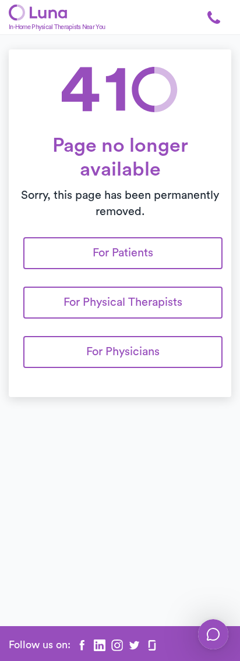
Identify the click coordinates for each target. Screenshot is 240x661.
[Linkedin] (99, 645)
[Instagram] (117, 645)
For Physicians (123, 352)
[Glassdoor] (152, 645)
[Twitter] (134, 645)
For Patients (123, 253)
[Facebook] (82, 645)
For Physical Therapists (122, 302)
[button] (213, 17)
